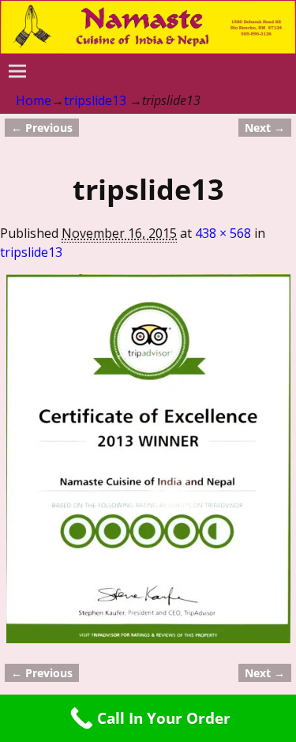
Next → (265, 127)
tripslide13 (95, 100)
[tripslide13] (148, 458)
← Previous (42, 127)
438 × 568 (223, 233)
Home (33, 100)
